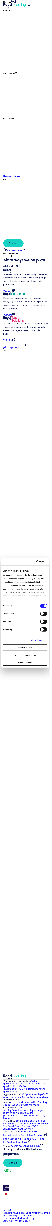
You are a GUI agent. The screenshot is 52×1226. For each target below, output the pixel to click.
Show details (36, 640)
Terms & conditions (9, 1211)
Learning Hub (32, 1145)
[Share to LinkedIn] (7, 1070)
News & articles (23, 1121)
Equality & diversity (24, 1215)
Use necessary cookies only (25, 655)
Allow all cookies (25, 647)
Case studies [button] (26, 1061)
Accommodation (19, 1102)
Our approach (22, 1123)
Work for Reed (25, 1129)
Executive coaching (22, 1110)
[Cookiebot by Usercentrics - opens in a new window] (36, 561)
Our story (27, 1126)
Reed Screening (12, 1138)
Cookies (19, 1212)
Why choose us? (39, 1123)
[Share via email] (10, 1070)
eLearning (22, 1115)
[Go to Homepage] (14, 1078)
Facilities (33, 1102)
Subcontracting (33, 1212)
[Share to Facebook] (4, 1070)
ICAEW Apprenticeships (34, 1097)
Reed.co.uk (30, 1138)
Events (15, 1104)
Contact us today (21, 1032)
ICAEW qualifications (14, 1088)
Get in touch (18, 1145)
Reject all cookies (25, 662)
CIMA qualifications (29, 1083)
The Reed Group (12, 1126)
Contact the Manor (29, 1104)
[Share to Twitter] (13, 1070)
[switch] (43, 614)
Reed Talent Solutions (32, 1135)
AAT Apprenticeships (31, 1094)
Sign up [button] (13, 1162)
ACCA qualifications (29, 1089)
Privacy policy (22, 1220)
